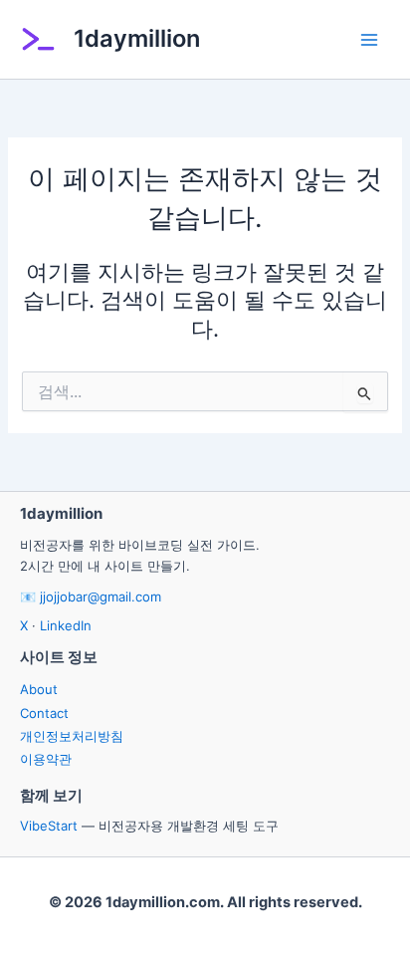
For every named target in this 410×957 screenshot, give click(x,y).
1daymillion (137, 38)
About (39, 689)
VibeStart (49, 826)
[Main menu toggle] (369, 40)
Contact (44, 713)
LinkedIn (66, 625)
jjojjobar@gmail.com (100, 596)
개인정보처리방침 (71, 736)
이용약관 (46, 759)
